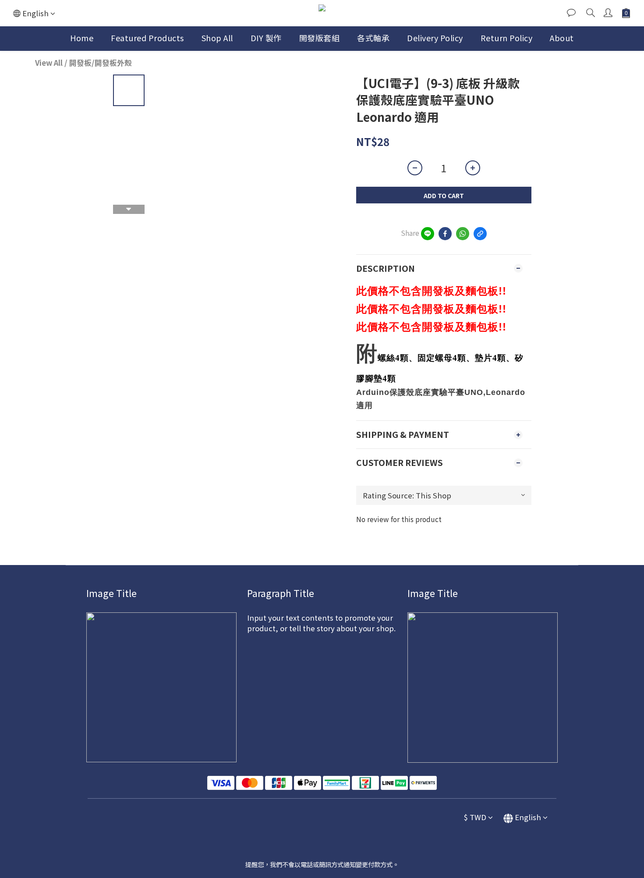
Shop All (217, 37)
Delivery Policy (435, 37)
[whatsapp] (462, 233)
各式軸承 (373, 37)
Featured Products (147, 37)
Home (81, 37)
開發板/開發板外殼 (100, 62)
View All (49, 62)
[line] (427, 233)
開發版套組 (319, 37)
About (562, 37)
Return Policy (507, 37)
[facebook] (445, 233)
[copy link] (480, 233)
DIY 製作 (266, 37)
